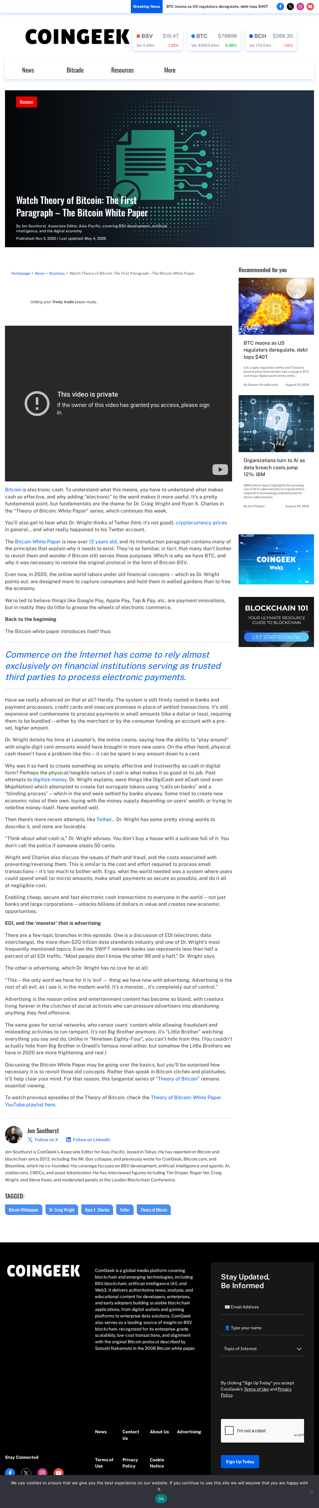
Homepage (20, 273)
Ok (161, 1498)
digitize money (50, 779)
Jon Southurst (33, 226)
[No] (311, 1491)
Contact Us (130, 1435)
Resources (122, 69)
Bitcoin (13, 490)
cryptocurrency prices (201, 523)
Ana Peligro (256, 506)
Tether (104, 819)
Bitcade (75, 69)
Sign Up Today (240, 1461)
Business (26, 101)
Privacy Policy (130, 1463)
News (28, 69)
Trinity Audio (63, 302)
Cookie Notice (157, 1463)
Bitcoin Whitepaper (24, 1209)
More (169, 69)
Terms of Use (104, 1463)
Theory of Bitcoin (178, 1079)
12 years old (103, 542)
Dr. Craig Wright (61, 1209)
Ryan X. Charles (97, 1209)
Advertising (187, 1431)
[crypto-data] (158, 39)
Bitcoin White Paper (38, 542)
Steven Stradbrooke (263, 384)
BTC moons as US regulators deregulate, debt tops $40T (217, 6)
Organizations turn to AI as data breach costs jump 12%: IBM (274, 467)
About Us (159, 1431)
